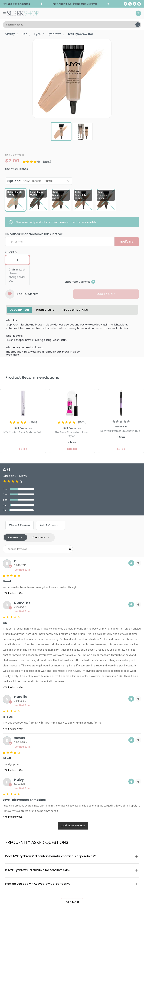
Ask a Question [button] (50, 525)
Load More (72, 902)
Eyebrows (54, 34)
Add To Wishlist (27, 294)
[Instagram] (134, 4)
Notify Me (126, 242)
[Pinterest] (139, 4)
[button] (131, 563)
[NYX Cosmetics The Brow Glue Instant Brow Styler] (72, 403)
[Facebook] (125, 4)
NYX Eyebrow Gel (13, 593)
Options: (30, 181)
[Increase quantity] (26, 260)
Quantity (11, 252)
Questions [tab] (38, 537)
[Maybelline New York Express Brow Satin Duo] (121, 403)
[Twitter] (130, 4)
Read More (12, 354)
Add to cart (106, 294)
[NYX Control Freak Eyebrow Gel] (23, 403)
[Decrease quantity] (8, 260)
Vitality (10, 34)
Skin (24, 34)
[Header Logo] (23, 13)
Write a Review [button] (19, 525)
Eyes (37, 34)
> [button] (73, 826)
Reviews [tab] (13, 537)
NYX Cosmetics (14, 154)
